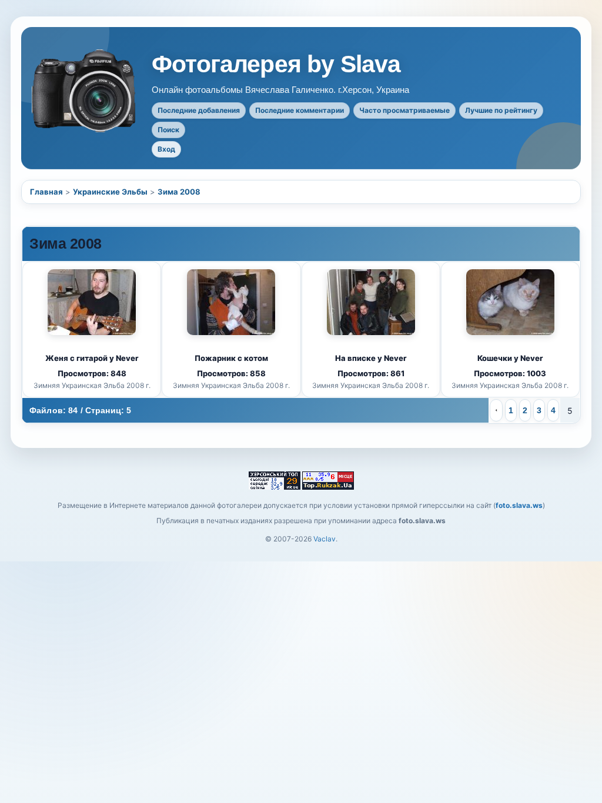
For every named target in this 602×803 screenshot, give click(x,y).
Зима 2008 (179, 191)
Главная (46, 191)
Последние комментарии (299, 110)
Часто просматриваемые (404, 110)
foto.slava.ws (519, 505)
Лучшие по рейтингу (501, 110)
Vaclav (324, 538)
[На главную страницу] (85, 90)
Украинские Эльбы (110, 191)
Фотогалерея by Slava (276, 64)
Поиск (168, 129)
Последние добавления (199, 110)
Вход (166, 149)
